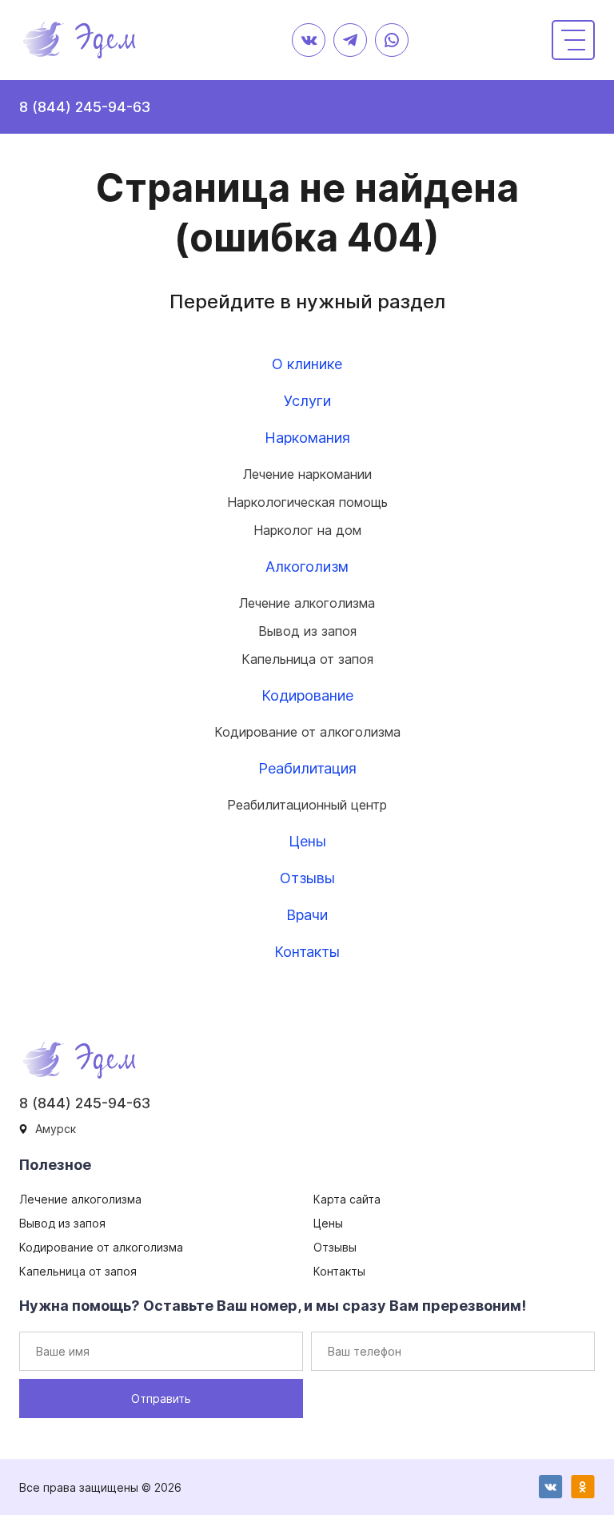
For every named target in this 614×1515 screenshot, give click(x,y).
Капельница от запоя (307, 659)
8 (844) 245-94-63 (84, 106)
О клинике (307, 364)
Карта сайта (347, 1199)
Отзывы (307, 878)
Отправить (161, 1398)
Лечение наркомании (307, 474)
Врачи (307, 914)
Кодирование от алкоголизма (307, 732)
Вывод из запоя (307, 631)
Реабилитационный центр (307, 805)
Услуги (307, 400)
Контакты (307, 951)
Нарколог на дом (307, 530)
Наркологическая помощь (307, 502)
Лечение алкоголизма (307, 603)
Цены (307, 841)
